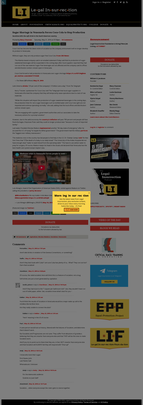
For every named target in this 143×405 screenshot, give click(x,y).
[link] (71, 193)
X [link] (89, 193)
